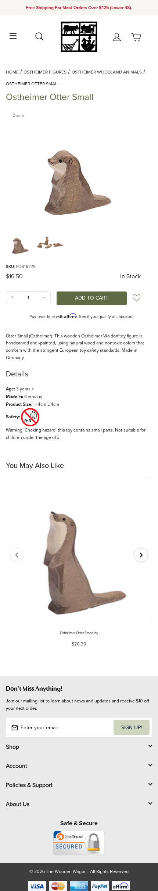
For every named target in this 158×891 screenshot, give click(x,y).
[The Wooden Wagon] (79, 36)
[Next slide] (141, 555)
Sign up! (131, 727)
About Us (17, 804)
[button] (20, 241)
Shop (12, 746)
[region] (79, 241)
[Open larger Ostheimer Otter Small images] (79, 165)
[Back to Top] (138, 850)
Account (16, 766)
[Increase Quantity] (43, 297)
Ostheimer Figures (45, 72)
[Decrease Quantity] (12, 297)
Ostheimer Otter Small (33, 83)
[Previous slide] (17, 555)
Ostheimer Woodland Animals (107, 72)
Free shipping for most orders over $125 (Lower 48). (79, 7)
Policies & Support (29, 785)
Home (12, 72)
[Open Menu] (13, 35)
